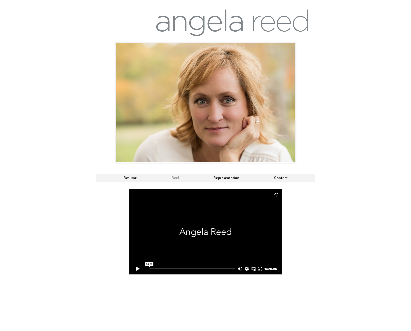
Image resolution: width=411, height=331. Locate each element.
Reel (175, 178)
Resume (130, 178)
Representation (226, 178)
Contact (281, 178)
